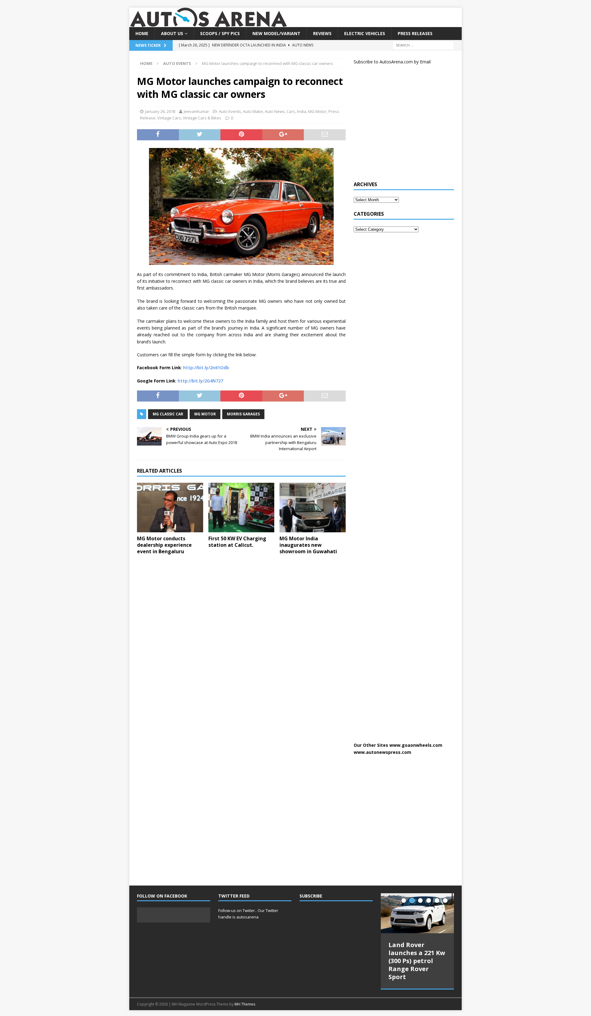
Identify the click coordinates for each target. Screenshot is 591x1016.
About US (172, 33)
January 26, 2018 (160, 111)
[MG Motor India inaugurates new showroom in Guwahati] (312, 507)
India (301, 111)
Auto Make (253, 111)
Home (141, 33)
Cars (291, 111)
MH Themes (245, 1004)
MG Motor (317, 111)
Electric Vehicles (364, 33)
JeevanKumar (196, 111)
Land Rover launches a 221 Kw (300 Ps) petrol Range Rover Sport (416, 961)
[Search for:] (423, 45)
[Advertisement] (400, 125)
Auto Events (230, 111)
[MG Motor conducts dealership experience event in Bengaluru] (170, 507)
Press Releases (415, 33)
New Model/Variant (276, 33)
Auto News (275, 111)
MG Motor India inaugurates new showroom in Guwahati (308, 545)
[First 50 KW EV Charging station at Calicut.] (241, 507)
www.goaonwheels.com (415, 745)
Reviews (322, 33)
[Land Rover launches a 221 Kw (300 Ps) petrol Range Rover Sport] (417, 913)
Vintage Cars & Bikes (202, 118)
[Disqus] (241, 639)
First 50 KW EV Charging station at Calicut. (237, 541)
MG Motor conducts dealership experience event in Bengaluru (164, 545)
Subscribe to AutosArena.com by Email (392, 62)
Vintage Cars (169, 118)
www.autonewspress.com (382, 752)
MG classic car (168, 414)
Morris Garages (243, 414)
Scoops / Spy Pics (220, 33)
